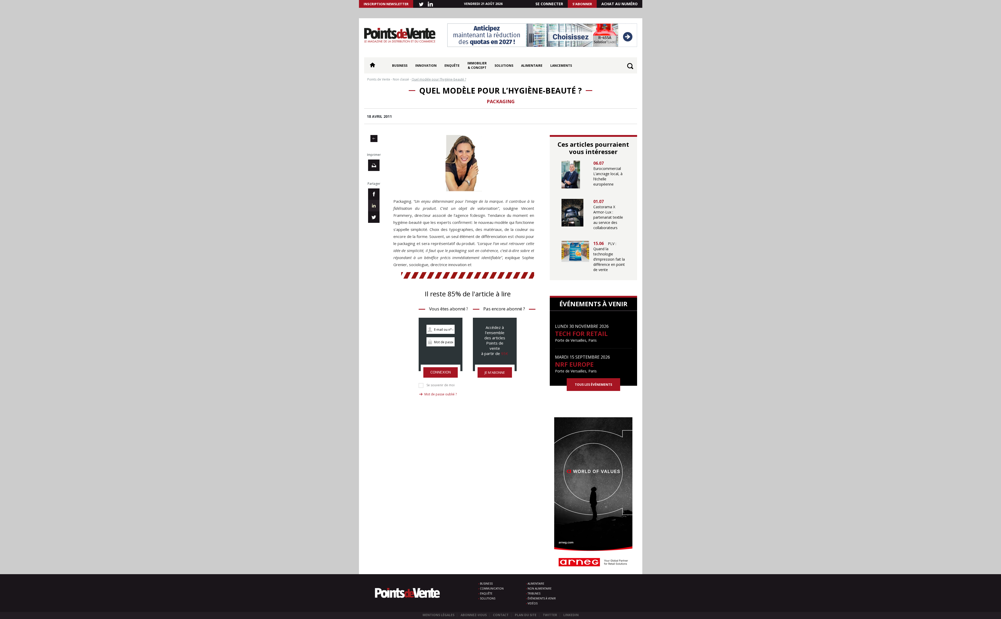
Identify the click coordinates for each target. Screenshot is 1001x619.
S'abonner (582, 4)
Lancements (561, 65)
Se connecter (549, 3)
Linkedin (571, 615)
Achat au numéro (619, 3)
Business (399, 65)
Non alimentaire (540, 588)
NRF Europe (574, 364)
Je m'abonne (495, 372)
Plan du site (525, 615)
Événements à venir (542, 598)
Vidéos (533, 603)
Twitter (550, 615)
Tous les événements (593, 384)
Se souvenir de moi (440, 385)
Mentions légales (438, 615)
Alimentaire (531, 65)
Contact (501, 615)
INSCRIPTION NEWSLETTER (386, 4)
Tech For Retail (581, 333)
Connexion (440, 372)
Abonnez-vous (474, 615)
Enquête (452, 65)
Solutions (504, 65)
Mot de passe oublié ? (440, 394)
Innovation (426, 65)
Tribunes (534, 593)
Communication (492, 588)
